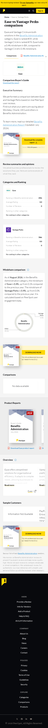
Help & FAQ (24, 616)
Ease (20, 74)
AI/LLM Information (24, 621)
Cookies (24, 670)
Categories (24, 697)
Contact (24, 652)
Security (24, 684)
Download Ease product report (22, 448)
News (24, 643)
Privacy (24, 665)
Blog (24, 638)
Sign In (40, 11)
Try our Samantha (27, 2)
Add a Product (24, 611)
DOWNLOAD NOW (33, 352)
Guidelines (24, 680)
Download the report (11, 83)
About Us (24, 633)
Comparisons (11, 56)
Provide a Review (24, 602)
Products (24, 707)
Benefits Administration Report (35, 56)
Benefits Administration (31, 35)
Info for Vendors (24, 606)
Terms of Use (24, 675)
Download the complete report (33, 141)
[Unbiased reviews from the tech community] (8, 10)
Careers (24, 648)
